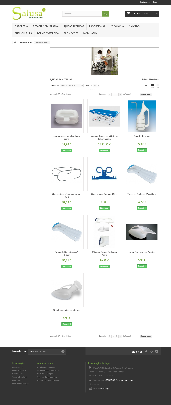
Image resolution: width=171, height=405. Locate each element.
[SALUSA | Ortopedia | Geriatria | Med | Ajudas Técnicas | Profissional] (35, 13)
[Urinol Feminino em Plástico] (141, 232)
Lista (157, 87)
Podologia (117, 26)
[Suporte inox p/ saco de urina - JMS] (66, 174)
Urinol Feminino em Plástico (142, 252)
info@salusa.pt (103, 388)
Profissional (97, 26)
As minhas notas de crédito (48, 370)
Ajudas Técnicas (74, 26)
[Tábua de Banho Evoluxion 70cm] (104, 232)
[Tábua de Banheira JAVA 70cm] (141, 174)
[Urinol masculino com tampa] (66, 290)
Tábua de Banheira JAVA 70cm (141, 194)
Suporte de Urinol (142, 136)
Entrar (155, 2)
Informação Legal (19, 370)
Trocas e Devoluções (20, 377)
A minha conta (45, 363)
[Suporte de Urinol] (141, 116)
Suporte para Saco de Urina (104, 194)
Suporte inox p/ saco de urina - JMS (66, 195)
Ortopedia (21, 26)
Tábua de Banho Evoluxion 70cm (104, 253)
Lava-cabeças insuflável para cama (66, 137)
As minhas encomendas (46, 367)
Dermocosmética (48, 33)
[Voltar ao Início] (15, 42)
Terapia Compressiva (46, 26)
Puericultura (23, 33)
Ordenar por (54, 85)
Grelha (152, 87)
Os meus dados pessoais (47, 377)
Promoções (71, 33)
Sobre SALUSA (18, 374)
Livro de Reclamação (20, 383)
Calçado (134, 26)
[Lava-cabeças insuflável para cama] (66, 116)
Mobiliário (90, 33)
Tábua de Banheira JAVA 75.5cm (66, 253)
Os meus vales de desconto (48, 380)
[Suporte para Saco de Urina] (104, 174)
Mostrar (89, 85)
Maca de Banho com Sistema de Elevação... (104, 137)
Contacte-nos (145, 2)
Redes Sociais (17, 380)
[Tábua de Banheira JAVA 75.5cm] (66, 232)
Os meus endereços (45, 374)
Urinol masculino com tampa (66, 310)
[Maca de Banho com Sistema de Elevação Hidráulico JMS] (104, 116)
